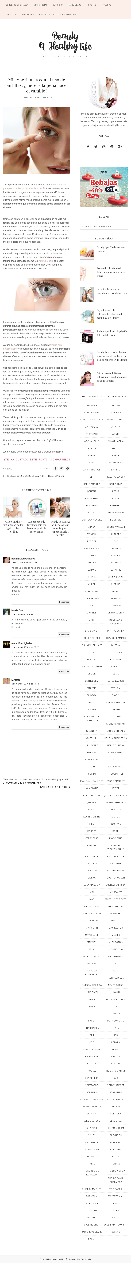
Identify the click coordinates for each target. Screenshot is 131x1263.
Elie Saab (115, 659)
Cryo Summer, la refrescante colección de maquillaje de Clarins (110, 314)
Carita (92, 555)
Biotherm (116, 505)
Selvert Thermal (91, 1106)
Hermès (91, 752)
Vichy (115, 1210)
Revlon (115, 1056)
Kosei (115, 831)
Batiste (115, 469)
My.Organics (116, 956)
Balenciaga (116, 462)
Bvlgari (92, 534)
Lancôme (115, 863)
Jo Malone (92, 788)
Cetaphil (116, 569)
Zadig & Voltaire (91, 1231)
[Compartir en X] (61, 468)
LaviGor (92, 870)
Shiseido (91, 1128)
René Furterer (92, 1049)
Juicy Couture (91, 795)
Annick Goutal (116, 419)
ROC (91, 1042)
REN (116, 1035)
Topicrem (92, 1196)
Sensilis (92, 1113)
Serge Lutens (92, 1120)
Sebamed (91, 1092)
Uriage (116, 1203)
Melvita (91, 942)
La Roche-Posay (116, 856)
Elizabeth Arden (92, 666)
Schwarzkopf (115, 1085)
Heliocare (92, 745)
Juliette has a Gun (115, 795)
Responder (64, 602)
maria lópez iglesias (22, 643)
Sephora (115, 1113)
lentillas (47, 475)
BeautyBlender (116, 476)
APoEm (116, 405)
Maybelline (92, 934)
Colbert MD (92, 598)
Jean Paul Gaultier (91, 781)
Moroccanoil (91, 956)
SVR (116, 1077)
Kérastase (91, 838)
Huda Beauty (116, 752)
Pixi (92, 1035)
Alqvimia (115, 412)
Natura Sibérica (92, 985)
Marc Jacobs (115, 906)
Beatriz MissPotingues (23, 558)
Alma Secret (91, 412)
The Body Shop (116, 1170)
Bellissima (115, 484)
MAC (91, 899)
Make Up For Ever (116, 899)
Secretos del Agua (92, 1099)
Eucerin (92, 688)
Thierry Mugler (91, 1189)
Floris (116, 695)
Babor (116, 455)
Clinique (116, 591)
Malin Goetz (92, 906)
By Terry (116, 534)
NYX (116, 963)
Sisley (92, 1135)
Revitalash (92, 1056)
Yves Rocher (92, 1224)
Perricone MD (115, 1020)
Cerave (92, 569)
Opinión (59, 475)
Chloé (92, 584)
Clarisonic (92, 591)
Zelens (116, 1231)
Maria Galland (92, 913)
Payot (92, 1020)
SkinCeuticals (92, 1142)
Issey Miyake (115, 766)
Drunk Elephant (92, 645)
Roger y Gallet (115, 1070)
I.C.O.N (116, 759)
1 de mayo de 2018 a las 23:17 (25, 647)
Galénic (92, 709)
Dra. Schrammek (116, 638)
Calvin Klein (91, 548)
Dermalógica (116, 612)
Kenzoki (116, 809)
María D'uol (92, 920)
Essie (116, 673)
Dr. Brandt (92, 630)
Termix (116, 1163)
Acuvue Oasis (46, 260)
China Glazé (115, 576)
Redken (115, 1042)
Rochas (116, 1063)
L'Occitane (115, 838)
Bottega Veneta (92, 519)
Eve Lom (116, 688)
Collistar (116, 598)
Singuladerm (116, 1128)
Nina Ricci (92, 992)
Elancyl (92, 659)
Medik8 (116, 934)
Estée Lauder (116, 680)
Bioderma (92, 505)
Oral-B (116, 1013)
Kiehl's (116, 816)
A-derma (92, 405)
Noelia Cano (18, 610)
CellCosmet (116, 562)
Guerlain (91, 738)
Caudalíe (91, 562)
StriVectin (91, 1156)
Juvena (92, 802)
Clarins (115, 584)
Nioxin (116, 992)
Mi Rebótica (116, 942)
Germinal (116, 716)
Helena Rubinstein (115, 738)
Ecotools (116, 652)
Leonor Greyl (115, 870)
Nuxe (92, 1006)
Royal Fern (92, 1077)
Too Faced (115, 1189)
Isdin (92, 766)
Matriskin (92, 927)
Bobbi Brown (116, 512)
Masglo (116, 920)
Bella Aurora (92, 484)
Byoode (92, 541)
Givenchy (91, 730)
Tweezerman (116, 1196)
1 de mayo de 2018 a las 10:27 (25, 614)
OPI (116, 1006)
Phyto (116, 1027)
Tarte (91, 1163)
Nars (116, 970)
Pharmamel (92, 1027)
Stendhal (116, 1149)
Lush (92, 892)
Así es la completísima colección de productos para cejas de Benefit (112, 376)
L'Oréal (91, 845)
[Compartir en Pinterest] (67, 468)
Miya (92, 949)
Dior (92, 619)
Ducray (115, 645)
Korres (91, 831)
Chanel (92, 576)
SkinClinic (116, 1142)
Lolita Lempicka (116, 884)
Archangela (91, 441)
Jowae (116, 788)
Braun (92, 526)
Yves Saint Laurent (116, 1224)
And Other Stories (92, 419)
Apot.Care (92, 433)
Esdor (92, 673)
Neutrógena (116, 985)
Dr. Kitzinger (92, 638)
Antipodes (91, 426)
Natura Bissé (116, 977)
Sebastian (116, 1092)
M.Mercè (16, 679)
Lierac (92, 877)
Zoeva (92, 1239)
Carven (115, 555)
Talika (116, 1156)
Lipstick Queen (116, 877)
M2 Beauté (116, 892)
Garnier (116, 709)
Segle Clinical (116, 1099)
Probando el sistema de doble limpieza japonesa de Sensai (111, 272)
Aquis (115, 433)
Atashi (92, 448)
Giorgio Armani (116, 723)
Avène (92, 455)
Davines (92, 612)
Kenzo (92, 809)
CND (115, 541)
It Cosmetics (116, 773)
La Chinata (91, 856)
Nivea (92, 999)
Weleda (91, 1217)
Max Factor (116, 927)
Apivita (116, 426)
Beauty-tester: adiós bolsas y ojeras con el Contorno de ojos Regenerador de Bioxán (112, 356)
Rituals (91, 1063)
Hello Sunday (115, 745)
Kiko (92, 823)
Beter (115, 491)
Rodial (92, 1070)
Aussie (116, 448)
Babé (92, 462)
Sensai (116, 1106)
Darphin (116, 605)
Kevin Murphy (91, 816)
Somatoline (92, 1149)
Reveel (116, 1049)
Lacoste (92, 863)
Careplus (116, 548)
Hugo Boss (92, 759)
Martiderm (116, 913)
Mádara (92, 963)
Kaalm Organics (116, 802)
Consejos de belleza (28, 475)
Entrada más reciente (23, 783)
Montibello (116, 949)
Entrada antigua (54, 787)
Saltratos (91, 1085)
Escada (115, 666)
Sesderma (116, 1120)
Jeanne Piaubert (116, 781)
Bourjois (115, 519)
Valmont (91, 1210)
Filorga (92, 695)
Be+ (92, 476)
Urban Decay (92, 1203)
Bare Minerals (92, 469)
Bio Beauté (92, 498)
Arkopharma (116, 441)
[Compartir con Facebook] (55, 468)
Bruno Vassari (116, 526)
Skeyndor (116, 1135)
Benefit (91, 491)
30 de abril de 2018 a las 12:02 (25, 563)
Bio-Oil (116, 498)
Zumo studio (86, 1259)
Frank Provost (115, 702)
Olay (92, 1013)
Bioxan (92, 512)
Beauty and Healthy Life (58, 1259)
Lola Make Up (92, 884)
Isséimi (92, 773)
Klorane (116, 823)
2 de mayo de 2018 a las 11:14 (25, 684)
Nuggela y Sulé (115, 999)
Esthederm (92, 680)
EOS (92, 652)
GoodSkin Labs (116, 730)
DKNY (92, 605)
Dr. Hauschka (115, 630)
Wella (115, 1217)
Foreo (92, 702)
